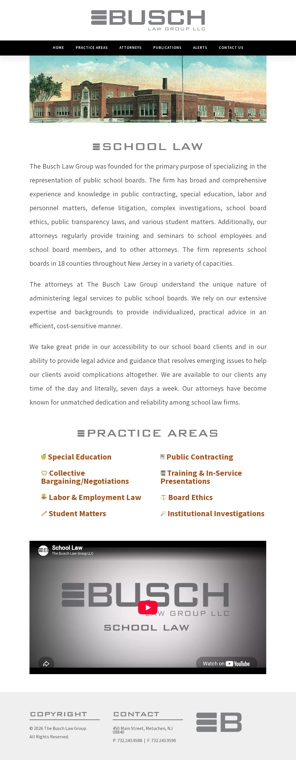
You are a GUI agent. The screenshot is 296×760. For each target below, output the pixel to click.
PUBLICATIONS (167, 47)
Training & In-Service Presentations (201, 477)
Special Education (80, 456)
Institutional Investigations (216, 513)
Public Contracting (199, 456)
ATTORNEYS (130, 47)
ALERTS (200, 47)
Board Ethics (190, 497)
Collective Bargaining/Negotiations (85, 477)
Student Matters (77, 513)
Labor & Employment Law (95, 497)
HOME (58, 47)
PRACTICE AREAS (92, 47)
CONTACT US (231, 47)
